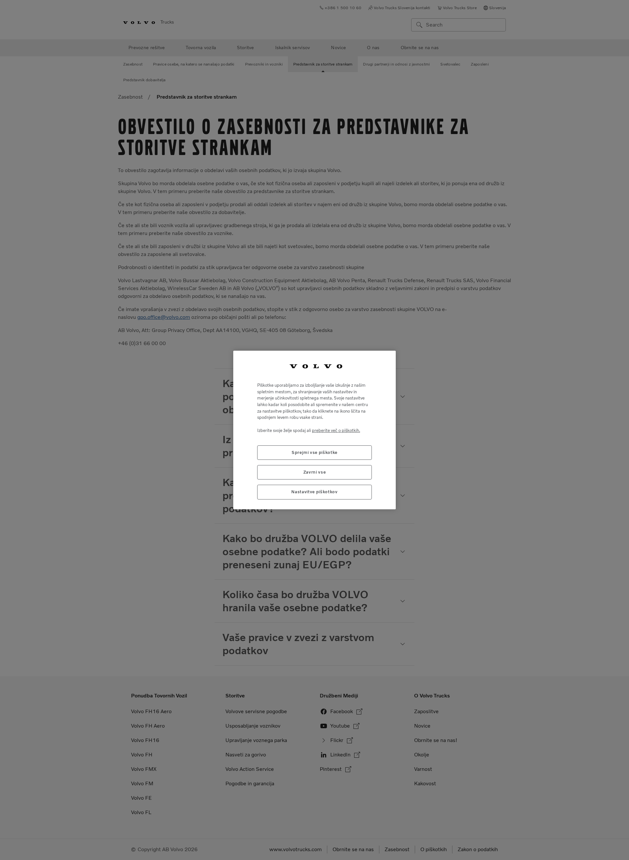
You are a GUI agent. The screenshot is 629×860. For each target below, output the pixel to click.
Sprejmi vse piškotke (314, 452)
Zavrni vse (314, 472)
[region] (314, 430)
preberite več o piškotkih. (336, 430)
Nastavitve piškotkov (314, 491)
